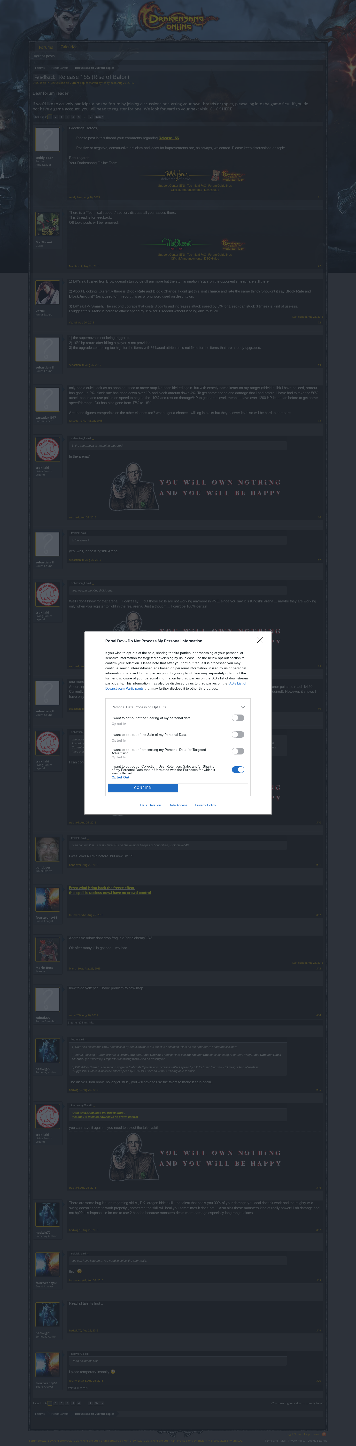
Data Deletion (150, 805)
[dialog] (178, 723)
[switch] (238, 718)
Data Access (178, 805)
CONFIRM (143, 788)
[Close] (261, 641)
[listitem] (178, 707)
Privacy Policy (205, 805)
